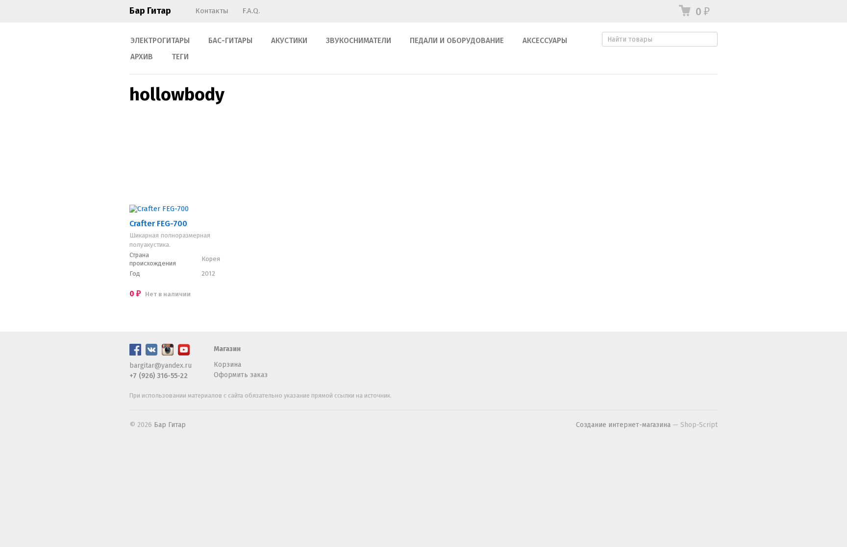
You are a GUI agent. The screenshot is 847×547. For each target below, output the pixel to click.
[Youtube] (184, 353)
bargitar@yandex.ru (160, 365)
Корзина (227, 364)
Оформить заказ (241, 375)
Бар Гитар (150, 10)
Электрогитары (160, 40)
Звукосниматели (358, 40)
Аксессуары (545, 40)
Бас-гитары (230, 40)
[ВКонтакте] (151, 353)
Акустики (289, 40)
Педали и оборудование (457, 40)
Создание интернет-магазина (623, 425)
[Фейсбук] (135, 353)
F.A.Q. (251, 10)
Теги (180, 56)
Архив (141, 56)
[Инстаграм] (168, 353)
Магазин (227, 349)
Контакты (211, 10)
